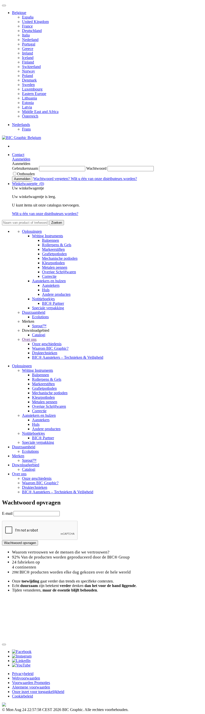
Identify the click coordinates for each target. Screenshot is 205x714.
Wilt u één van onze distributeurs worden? (104, 178)
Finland (28, 62)
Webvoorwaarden (26, 678)
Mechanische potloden (60, 258)
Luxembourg (32, 89)
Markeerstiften (53, 249)
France (27, 26)
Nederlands (21, 124)
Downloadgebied (25, 465)
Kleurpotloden (53, 263)
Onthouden (26, 174)
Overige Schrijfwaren (59, 272)
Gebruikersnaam (25, 168)
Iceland (28, 58)
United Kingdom (35, 22)
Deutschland (32, 30)
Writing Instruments (47, 236)
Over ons (29, 339)
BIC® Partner (53, 303)
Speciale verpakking (48, 308)
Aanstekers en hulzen (49, 281)
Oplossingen (32, 231)
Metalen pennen (54, 267)
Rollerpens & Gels (56, 245)
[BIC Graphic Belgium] (21, 138)
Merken (18, 456)
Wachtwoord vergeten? (52, 178)
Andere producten (56, 294)
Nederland (30, 40)
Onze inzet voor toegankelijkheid (38, 692)
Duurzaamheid (33, 312)
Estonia (28, 102)
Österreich (30, 116)
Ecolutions (40, 317)
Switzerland (31, 66)
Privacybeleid (23, 674)
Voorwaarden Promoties (31, 682)
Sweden (28, 84)
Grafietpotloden (54, 254)
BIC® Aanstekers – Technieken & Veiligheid (67, 357)
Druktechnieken (44, 353)
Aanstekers (51, 285)
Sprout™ (39, 326)
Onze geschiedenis (47, 344)
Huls (46, 290)
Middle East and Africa (40, 112)
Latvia (27, 107)
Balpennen (50, 240)
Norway (28, 71)
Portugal (28, 44)
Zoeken (56, 222)
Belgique (19, 12)
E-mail (8, 513)
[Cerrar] (4, 644)
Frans (26, 129)
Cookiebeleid (22, 696)
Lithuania (29, 98)
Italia (26, 35)
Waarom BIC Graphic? (50, 348)
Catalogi (38, 335)
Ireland (27, 53)
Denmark (29, 80)
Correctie (49, 276)
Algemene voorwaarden (31, 687)
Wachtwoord (97, 168)
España (28, 17)
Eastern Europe (34, 94)
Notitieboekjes (43, 299)
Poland (27, 76)
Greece (27, 48)
